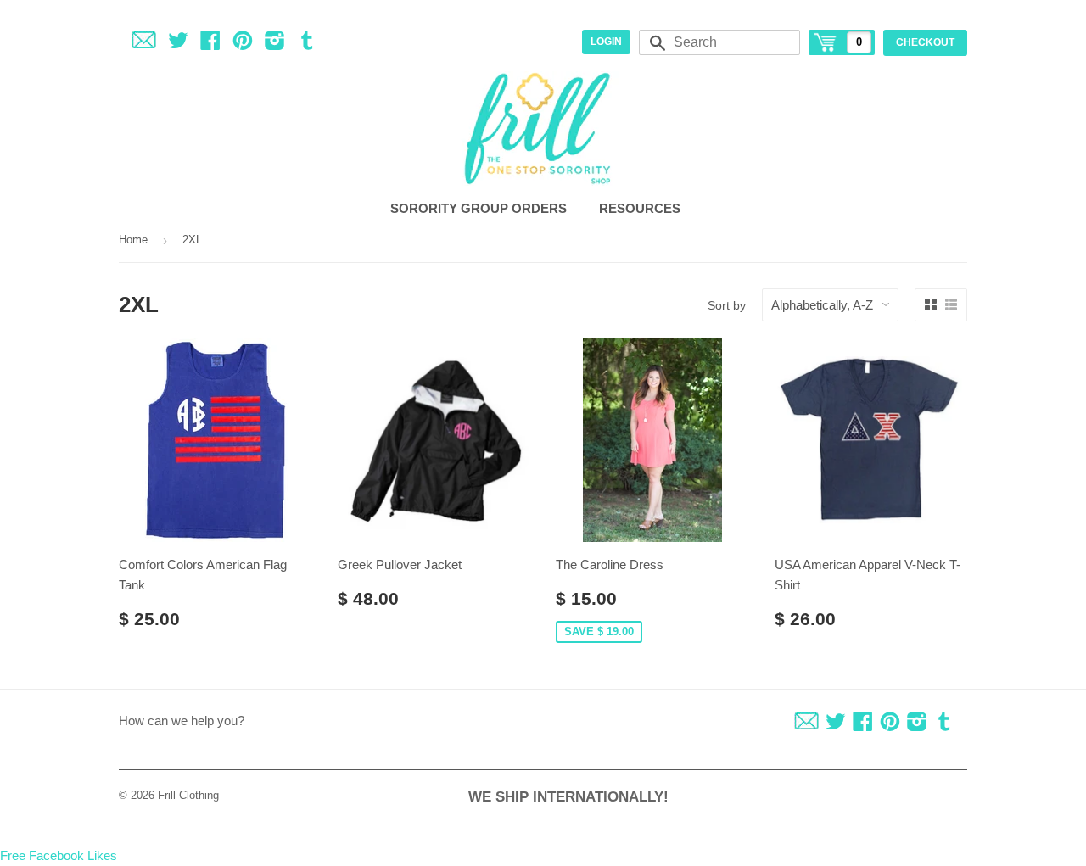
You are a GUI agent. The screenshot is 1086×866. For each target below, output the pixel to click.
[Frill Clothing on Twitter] (178, 43)
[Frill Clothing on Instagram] (275, 43)
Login (606, 41)
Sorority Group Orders (480, 208)
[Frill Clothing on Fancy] (144, 43)
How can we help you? (181, 720)
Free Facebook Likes (58, 855)
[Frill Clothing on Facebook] (210, 43)
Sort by (727, 305)
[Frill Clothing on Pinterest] (242, 43)
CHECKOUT (925, 42)
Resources (641, 208)
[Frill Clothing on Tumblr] (307, 43)
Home (133, 239)
